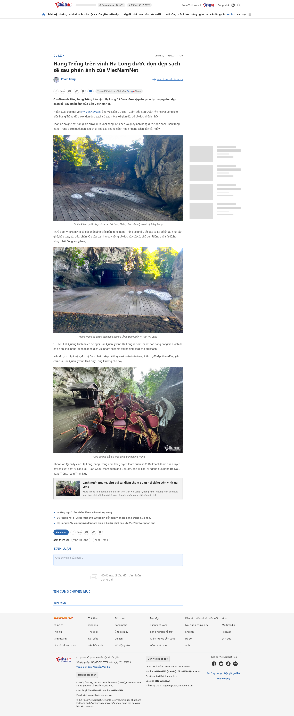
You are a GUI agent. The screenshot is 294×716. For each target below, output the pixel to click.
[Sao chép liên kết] (76, 91)
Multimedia (228, 625)
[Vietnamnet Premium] (63, 619)
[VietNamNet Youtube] (221, 665)
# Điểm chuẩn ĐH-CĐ (111, 5)
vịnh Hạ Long (80, 539)
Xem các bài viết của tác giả (170, 79)
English (189, 631)
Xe (206, 14)
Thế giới (126, 14)
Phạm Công (68, 79)
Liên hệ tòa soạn (87, 674)
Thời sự (63, 14)
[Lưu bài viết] (83, 91)
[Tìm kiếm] (239, 5)
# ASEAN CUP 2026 (139, 5)
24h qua (226, 638)
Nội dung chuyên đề (197, 625)
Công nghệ (197, 14)
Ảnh (187, 645)
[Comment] (90, 91)
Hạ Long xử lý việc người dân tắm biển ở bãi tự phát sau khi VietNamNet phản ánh (106, 523)
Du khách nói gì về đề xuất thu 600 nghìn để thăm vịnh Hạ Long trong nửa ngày (104, 517)
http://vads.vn (162, 680)
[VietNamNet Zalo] (235, 665)
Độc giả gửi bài (232, 673)
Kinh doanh (76, 14)
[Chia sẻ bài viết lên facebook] (56, 91)
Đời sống (171, 14)
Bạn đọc (241, 14)
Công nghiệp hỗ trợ (161, 631)
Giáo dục (114, 14)
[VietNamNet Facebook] (214, 665)
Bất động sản (217, 14)
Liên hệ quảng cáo (158, 658)
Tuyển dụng (223, 678)
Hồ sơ (188, 638)
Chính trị (52, 14)
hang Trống (101, 539)
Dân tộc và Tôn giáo (96, 14)
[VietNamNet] (43, 14)
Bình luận (61, 532)
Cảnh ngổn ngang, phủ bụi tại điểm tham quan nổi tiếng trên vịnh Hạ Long (130, 485)
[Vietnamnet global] (208, 6)
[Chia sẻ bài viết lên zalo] (62, 91)
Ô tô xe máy (121, 631)
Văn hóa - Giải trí (154, 14)
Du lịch (231, 14)
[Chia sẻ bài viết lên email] (69, 91)
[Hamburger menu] (250, 14)
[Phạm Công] (56, 80)
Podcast (226, 631)
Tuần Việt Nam (190, 5)
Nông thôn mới (158, 645)
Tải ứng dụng (214, 673)
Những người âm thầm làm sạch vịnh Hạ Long (84, 512)
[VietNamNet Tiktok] (228, 665)
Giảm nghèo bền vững (163, 638)
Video (225, 618)
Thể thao (138, 14)
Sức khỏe (183, 14)
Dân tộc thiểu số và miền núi (201, 618)
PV (91, 111)
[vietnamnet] (63, 8)
